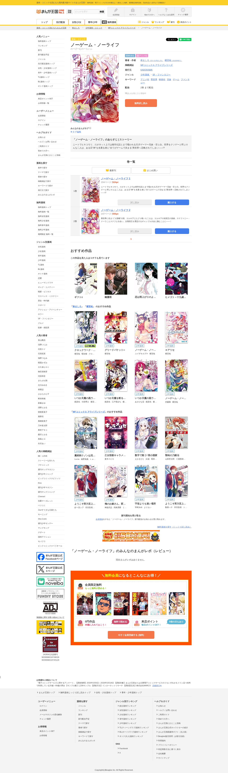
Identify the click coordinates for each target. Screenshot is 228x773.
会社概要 (162, 754)
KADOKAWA (146, 70)
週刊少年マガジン (45, 487)
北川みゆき (42, 385)
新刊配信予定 (43, 55)
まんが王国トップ (47, 692)
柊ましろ (152, 60)
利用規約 (162, 741)
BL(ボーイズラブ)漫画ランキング (133, 732)
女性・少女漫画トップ (47, 68)
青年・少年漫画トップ (47, 73)
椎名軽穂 (41, 398)
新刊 (172, 22)
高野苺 (41, 416)
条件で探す (42, 168)
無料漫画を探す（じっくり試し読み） (174, 527)
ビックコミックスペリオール (50, 546)
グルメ (41, 323)
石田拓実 (41, 354)
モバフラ (41, 541)
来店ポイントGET (45, 99)
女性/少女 (76, 22)
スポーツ (41, 305)
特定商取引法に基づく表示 (169, 749)
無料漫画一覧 (43, 212)
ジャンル (145, 22)
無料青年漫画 (43, 225)
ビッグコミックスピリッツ (49, 478)
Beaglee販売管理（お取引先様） (172, 736)
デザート (41, 532)
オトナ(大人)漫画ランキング (131, 736)
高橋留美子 (42, 421)
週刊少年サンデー (45, 523)
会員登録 (41, 116)
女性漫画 (41, 247)
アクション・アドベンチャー (50, 310)
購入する (172, 202)
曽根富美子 (42, 412)
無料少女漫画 (43, 221)
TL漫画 (41, 265)
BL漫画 (41, 269)
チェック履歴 (43, 125)
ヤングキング (43, 528)
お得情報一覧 (43, 103)
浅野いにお (42, 345)
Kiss (40, 483)
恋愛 (40, 278)
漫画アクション (44, 537)
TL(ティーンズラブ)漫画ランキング (134, 728)
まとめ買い (152, 170)
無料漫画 (111, 22)
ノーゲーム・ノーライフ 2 (115, 210)
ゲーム (176, 79)
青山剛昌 (41, 340)
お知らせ (41, 137)
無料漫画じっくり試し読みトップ (75, 692)
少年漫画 (41, 260)
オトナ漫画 (42, 274)
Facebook (123, 748)
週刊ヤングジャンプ (46, 492)
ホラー (41, 314)
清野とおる (42, 407)
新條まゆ (41, 403)
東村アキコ (42, 430)
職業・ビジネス (44, 292)
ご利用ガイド (43, 146)
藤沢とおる (42, 434)
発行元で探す (43, 190)
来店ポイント (186, 22)
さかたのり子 (43, 394)
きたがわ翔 (42, 381)
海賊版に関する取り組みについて (50, 617)
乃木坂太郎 (42, 425)
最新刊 (113, 170)
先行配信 (60, 22)
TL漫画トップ (43, 77)
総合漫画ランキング (127, 706)
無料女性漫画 (43, 216)
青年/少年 (92, 22)
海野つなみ (42, 358)
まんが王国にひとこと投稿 (49, 155)
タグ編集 (76, 132)
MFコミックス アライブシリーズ (89, 412)
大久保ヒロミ (43, 367)
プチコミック (43, 465)
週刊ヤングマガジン (46, 469)
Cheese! (41, 496)
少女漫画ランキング (127, 715)
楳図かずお (42, 363)
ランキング (159, 22)
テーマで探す (43, 172)
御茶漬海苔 (42, 372)
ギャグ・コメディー (46, 287)
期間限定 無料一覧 (45, 234)
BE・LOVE (42, 456)
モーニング (42, 514)
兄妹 (169, 79)
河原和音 (41, 376)
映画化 (162, 79)
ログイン (41, 120)
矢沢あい (41, 443)
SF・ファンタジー (45, 319)
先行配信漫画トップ (46, 64)
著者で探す (42, 177)
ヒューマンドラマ (45, 283)
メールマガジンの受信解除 (51, 715)
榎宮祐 (173, 60)
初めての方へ (43, 151)
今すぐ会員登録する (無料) (131, 635)
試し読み (134, 202)
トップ (44, 22)
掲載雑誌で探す (44, 181)
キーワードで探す (45, 186)
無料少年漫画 (43, 230)
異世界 (154, 79)
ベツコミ (41, 505)
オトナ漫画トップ (45, 86)
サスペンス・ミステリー (48, 296)
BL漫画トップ (44, 82)
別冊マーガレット (45, 501)
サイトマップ (163, 758)
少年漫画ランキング (127, 723)
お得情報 (43, 735)
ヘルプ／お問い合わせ (47, 142)
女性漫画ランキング (127, 710)
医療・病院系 (43, 328)
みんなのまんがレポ (46, 195)
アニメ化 (145, 79)
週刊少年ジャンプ (45, 474)
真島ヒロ (41, 439)
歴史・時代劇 (43, 301)
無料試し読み (141, 103)
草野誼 (41, 390)
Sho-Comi (42, 519)
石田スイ (41, 349)
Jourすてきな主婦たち (47, 510)
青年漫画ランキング (127, 719)
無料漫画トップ (44, 41)
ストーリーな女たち (46, 460)
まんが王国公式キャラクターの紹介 (173, 728)
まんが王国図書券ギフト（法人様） (173, 732)
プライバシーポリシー (167, 745)
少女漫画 (41, 251)
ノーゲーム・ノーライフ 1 (115, 178)
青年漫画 (41, 256)
